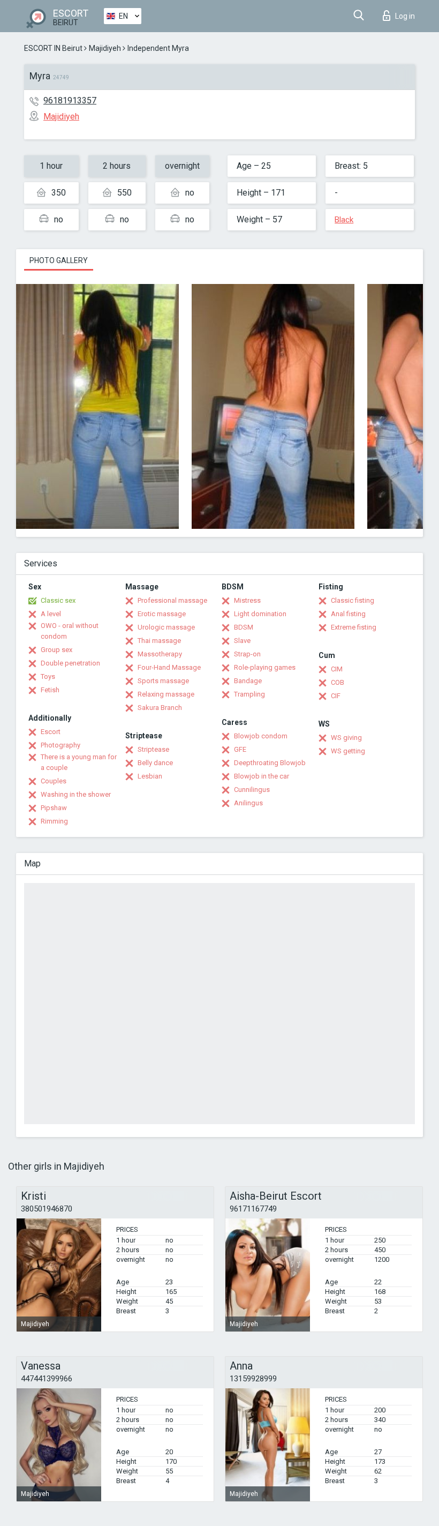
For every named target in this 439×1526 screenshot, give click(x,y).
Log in (405, 16)
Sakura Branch (160, 708)
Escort (50, 732)
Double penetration (70, 663)
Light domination (260, 614)
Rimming (54, 821)
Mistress (247, 600)
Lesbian (150, 776)
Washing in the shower (76, 794)
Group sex (56, 650)
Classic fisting (352, 600)
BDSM (243, 627)
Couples (53, 781)
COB (337, 682)
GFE (240, 749)
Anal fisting (348, 614)
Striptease (153, 749)
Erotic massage (162, 614)
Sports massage (163, 681)
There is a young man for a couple (79, 762)
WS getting (348, 751)
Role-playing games (265, 667)
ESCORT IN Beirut (53, 48)
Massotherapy (160, 654)
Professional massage (172, 600)
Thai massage (159, 641)
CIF (335, 696)
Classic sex (58, 600)
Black (344, 220)
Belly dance (155, 763)
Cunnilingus (252, 790)
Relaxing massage (166, 694)
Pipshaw (54, 808)
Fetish (50, 690)
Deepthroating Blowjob (270, 763)
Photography (60, 745)
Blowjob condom (260, 736)
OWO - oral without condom (70, 631)
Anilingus (248, 803)
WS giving (346, 738)
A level (51, 614)
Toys (48, 676)
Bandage (248, 681)
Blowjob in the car (261, 776)
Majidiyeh (105, 48)
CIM (337, 669)
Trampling (249, 694)
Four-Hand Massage (169, 667)
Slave (242, 641)
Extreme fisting (353, 627)
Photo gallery (58, 260)
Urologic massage (166, 627)
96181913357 (69, 100)
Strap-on (247, 654)
